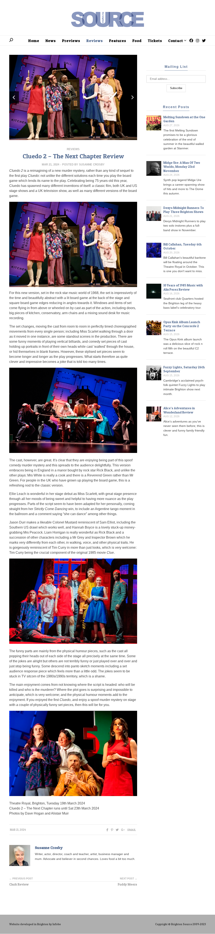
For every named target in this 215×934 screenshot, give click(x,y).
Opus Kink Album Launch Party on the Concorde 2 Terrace (181, 326)
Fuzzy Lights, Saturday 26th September (184, 369)
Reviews (73, 149)
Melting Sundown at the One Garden (184, 119)
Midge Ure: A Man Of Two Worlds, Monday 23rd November (181, 167)
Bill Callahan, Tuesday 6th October (182, 246)
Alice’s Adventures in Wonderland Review (179, 410)
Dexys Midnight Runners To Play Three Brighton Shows (183, 210)
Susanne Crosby (92, 164)
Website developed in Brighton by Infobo (35, 924)
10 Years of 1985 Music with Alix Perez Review (183, 287)
